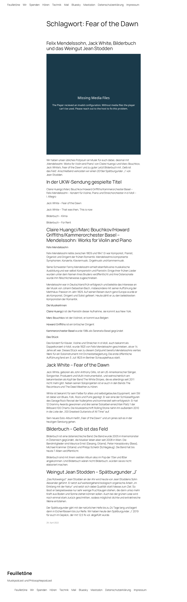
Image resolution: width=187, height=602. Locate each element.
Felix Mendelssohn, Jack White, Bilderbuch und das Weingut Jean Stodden (91, 46)
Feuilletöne (19, 573)
